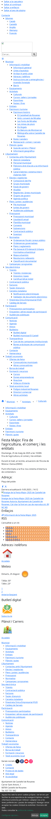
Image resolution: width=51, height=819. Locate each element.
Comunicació (7, 720)
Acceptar (44, 815)
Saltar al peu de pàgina (14, 10)
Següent (13, 594)
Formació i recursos (14, 753)
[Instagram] (31, 761)
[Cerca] (34, 54)
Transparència (12, 735)
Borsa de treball (12, 750)
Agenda (9, 530)
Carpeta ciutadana (14, 699)
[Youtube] (26, 761)
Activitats (26, 401)
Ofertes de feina (13, 747)
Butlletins (9, 732)
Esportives (14, 422)
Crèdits (8, 764)
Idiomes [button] (9, 18)
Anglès (12, 27)
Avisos (8, 533)
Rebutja (35, 815)
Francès (13, 33)
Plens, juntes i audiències (17, 672)
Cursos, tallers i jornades (21, 419)
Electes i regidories (14, 669)
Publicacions (11, 536)
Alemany (13, 30)
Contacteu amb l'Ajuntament (18, 666)
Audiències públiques (15, 717)
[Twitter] (17, 761)
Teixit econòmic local (15, 755)
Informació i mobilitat (15, 407)
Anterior (5, 594)
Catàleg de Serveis (14, 705)
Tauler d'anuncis (13, 696)
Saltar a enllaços (11, 7)
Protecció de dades (14, 770)
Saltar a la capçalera (13, 1)
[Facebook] (22, 761)
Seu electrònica (8, 684)
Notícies (9, 527)
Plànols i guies (12, 434)
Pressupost (10, 675)
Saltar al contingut (12, 4)
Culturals (42, 401)
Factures (9, 693)
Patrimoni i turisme (14, 431)
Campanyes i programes (16, 681)
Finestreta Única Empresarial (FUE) (21, 702)
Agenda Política (12, 539)
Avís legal (9, 773)
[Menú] (2, 58)
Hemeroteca (11, 741)
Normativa (10, 678)
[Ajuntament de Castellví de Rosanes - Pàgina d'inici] (16, 47)
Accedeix (5, 561)
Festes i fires (15, 425)
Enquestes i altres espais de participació (24, 714)
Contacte (5, 15)
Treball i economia (10, 744)
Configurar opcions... (10, 815)
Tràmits (9, 687)
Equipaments (11, 410)
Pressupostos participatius (18, 711)
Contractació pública (15, 690)
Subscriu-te (6, 616)
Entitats (9, 428)
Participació (7, 708)
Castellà (13, 24)
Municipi (11, 401)
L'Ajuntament (7, 663)
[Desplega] (17, 402)
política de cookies (25, 810)
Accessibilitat (11, 776)
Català (12, 21)
